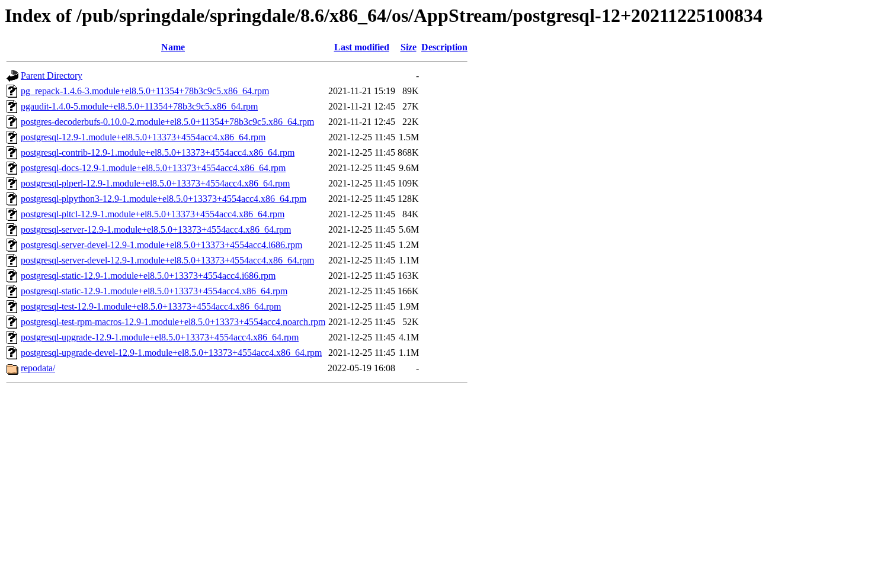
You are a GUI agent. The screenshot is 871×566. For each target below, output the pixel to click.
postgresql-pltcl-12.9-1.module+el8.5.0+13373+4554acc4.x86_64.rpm (152, 214)
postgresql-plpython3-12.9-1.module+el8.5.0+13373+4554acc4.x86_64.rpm (163, 199)
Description (444, 47)
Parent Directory (51, 75)
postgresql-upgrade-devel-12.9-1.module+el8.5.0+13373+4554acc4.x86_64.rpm (171, 353)
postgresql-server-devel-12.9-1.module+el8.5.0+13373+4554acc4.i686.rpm (161, 245)
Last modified (361, 47)
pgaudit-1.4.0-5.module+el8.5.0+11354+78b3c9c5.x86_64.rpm (139, 106)
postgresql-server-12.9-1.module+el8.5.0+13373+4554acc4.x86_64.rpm (156, 229)
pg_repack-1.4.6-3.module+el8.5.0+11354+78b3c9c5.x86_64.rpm (145, 91)
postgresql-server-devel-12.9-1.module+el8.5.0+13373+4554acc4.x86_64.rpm (167, 260)
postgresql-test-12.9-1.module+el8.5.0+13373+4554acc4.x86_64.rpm (151, 306)
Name (173, 47)
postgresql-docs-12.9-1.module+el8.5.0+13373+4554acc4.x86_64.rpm (153, 168)
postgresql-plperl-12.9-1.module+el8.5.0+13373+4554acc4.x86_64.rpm (155, 183)
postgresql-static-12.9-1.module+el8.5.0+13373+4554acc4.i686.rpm (148, 276)
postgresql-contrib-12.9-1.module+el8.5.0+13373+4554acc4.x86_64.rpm (157, 152)
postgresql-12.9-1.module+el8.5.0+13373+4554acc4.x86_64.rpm (143, 137)
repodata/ (38, 368)
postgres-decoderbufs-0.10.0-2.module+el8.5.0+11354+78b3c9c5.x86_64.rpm (167, 122)
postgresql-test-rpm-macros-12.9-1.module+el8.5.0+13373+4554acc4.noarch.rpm (173, 322)
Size (409, 47)
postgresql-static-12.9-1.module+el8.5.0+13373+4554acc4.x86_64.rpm (154, 291)
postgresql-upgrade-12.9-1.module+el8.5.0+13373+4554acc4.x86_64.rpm (160, 337)
